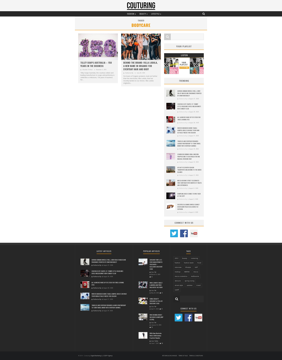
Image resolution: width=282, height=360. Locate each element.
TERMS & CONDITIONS (196, 356)
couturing (194, 258)
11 (152, 277)
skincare (178, 281)
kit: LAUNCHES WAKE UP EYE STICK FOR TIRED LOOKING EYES (188, 118)
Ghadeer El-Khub (88, 69)
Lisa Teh (153, 272)
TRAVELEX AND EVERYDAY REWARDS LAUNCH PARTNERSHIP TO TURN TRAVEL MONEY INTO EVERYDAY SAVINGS (189, 143)
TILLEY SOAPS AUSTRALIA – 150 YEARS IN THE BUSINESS (96, 64)
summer (190, 285)
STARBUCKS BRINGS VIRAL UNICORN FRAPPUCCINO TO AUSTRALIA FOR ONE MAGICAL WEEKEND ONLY (188, 156)
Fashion (130, 14)
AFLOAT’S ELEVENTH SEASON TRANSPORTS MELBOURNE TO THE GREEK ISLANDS (189, 169)
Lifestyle (155, 14)
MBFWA (187, 272)
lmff (196, 267)
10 (152, 327)
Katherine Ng (129, 73)
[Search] (204, 13)
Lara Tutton (154, 341)
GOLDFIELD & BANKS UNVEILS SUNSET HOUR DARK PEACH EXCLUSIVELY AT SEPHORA (188, 206)
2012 (176, 258)
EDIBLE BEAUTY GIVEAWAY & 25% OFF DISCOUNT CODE (156, 301)
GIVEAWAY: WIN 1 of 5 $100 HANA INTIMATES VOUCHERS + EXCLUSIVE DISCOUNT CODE (156, 264)
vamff (177, 290)
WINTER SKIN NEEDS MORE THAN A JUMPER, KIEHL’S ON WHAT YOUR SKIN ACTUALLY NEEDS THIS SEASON (188, 130)
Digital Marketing (96, 356)
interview (178, 267)
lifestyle (188, 267)
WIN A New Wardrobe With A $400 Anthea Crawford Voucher (155, 335)
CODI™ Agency (107, 356)
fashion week (189, 263)
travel (199, 285)
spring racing (189, 281)
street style (179, 285)
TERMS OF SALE (183, 356)
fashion (177, 263)
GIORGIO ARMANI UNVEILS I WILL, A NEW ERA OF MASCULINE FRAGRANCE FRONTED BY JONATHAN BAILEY (189, 93)
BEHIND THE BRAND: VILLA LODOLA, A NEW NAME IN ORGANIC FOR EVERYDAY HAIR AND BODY (140, 66)
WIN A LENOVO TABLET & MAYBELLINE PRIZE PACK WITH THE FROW (156, 285)
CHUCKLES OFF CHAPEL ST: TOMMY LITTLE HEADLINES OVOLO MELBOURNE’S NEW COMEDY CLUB (189, 106)
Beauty (143, 14)
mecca (196, 272)
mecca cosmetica (181, 276)
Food (199, 263)
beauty (184, 258)
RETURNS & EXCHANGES (169, 356)
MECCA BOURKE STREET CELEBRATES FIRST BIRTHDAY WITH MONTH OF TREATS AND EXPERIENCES (189, 182)
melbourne (195, 276)
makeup (178, 272)
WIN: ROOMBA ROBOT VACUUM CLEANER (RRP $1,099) (156, 317)
